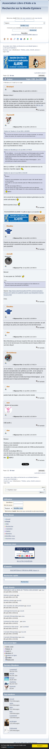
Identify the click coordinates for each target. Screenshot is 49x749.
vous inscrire (38, 18)
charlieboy (13, 682)
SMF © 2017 (24, 742)
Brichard (10, 87)
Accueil (8, 519)
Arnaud (12, 678)
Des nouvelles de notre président (14, 606)
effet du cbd (39, 105)
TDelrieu (23, 50)
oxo (8, 403)
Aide (7, 524)
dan (8, 332)
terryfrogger (13, 721)
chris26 (32, 50)
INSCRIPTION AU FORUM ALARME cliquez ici (24, 34)
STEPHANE (13, 728)
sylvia (27, 50)
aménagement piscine (10, 611)
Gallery (8, 531)
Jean (42, 590)
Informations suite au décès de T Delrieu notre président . (21, 590)
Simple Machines (32, 742)
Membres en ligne (11, 655)
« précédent (37, 73)
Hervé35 (19, 600)
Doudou (10, 226)
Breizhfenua (11, 353)
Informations (10, 747)
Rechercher (9, 526)
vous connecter (26, 18)
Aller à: (43, 487)
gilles (18, 595)
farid (11, 711)
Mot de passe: (8, 505)
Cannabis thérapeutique (11, 616)
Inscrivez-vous (10, 538)
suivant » (43, 73)
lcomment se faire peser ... (12, 621)
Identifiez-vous (10, 536)
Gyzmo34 (10, 115)
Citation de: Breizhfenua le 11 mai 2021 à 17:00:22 (18, 149)
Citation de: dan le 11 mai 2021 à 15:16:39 (15, 173)
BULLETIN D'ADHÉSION (24, 561)
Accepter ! (40, 746)
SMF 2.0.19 (17, 742)
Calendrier (9, 529)
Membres (9, 534)
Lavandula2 (25, 626)
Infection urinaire (9, 595)
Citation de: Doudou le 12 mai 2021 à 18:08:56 (17, 131)
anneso (37, 50)
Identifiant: (9, 502)
